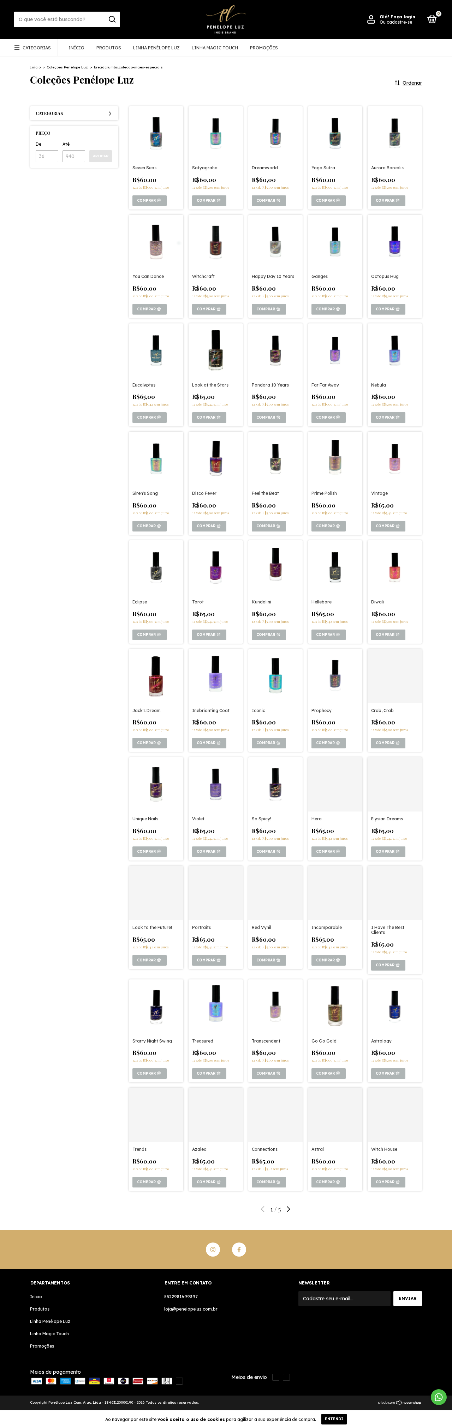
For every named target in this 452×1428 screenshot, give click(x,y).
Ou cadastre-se (396, 22)
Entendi (334, 1419)
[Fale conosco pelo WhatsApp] (439, 1397)
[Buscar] (112, 19)
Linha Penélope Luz (156, 47)
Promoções (264, 47)
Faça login (403, 16)
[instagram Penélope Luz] (213, 1249)
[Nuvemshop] (400, 1403)
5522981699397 (181, 1296)
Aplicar (100, 156)
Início (76, 47)
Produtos (108, 47)
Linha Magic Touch (215, 47)
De (38, 144)
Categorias (37, 47)
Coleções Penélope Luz (67, 67)
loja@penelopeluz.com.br (191, 1309)
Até (66, 144)
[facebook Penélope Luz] (239, 1249)
